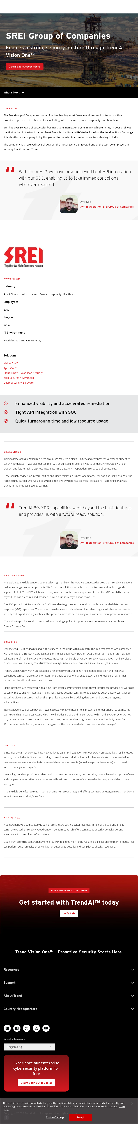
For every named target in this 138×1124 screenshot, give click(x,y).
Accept (80, 1117)
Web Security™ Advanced (19, 377)
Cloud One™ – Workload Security (23, 373)
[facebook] (16, 1028)
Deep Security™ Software (19, 382)
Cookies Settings (55, 1117)
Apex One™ (10, 368)
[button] (29, 1047)
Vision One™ (11, 363)
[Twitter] (26, 1028)
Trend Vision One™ (34, 951)
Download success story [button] (24, 66)
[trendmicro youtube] (46, 1028)
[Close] (132, 1103)
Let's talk (69, 913)
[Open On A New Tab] (24, 257)
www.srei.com (12, 278)
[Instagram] (36, 1028)
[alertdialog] (69, 1111)
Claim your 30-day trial (35, 1081)
